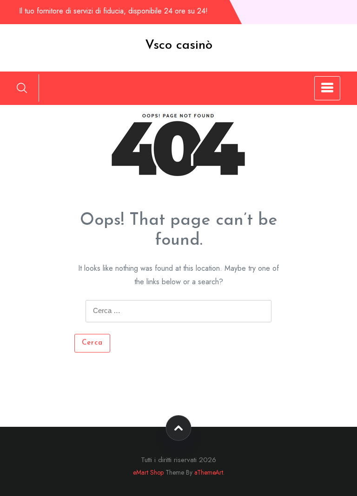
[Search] (22, 87)
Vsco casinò (178, 45)
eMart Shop (148, 472)
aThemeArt (208, 472)
